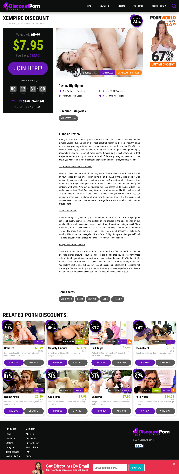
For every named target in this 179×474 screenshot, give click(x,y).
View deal (34, 362)
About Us (30, 434)
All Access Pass (68, 118)
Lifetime (121, 5)
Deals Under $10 (159, 5)
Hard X (105, 299)
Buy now (13, 362)
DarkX (80, 299)
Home (88, 5)
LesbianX (118, 299)
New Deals (104, 5)
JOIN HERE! (28, 68)
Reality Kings (11, 396)
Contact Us (31, 438)
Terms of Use (32, 447)
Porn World (142, 396)
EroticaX (92, 299)
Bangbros (97, 396)
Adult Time (54, 396)
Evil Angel (97, 348)
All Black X (66, 299)
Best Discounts (12, 452)
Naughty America (57, 348)
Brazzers (9, 348)
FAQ (28, 452)
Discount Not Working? (28, 80)
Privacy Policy (32, 443)
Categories (138, 5)
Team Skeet (142, 348)
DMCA (28, 456)
